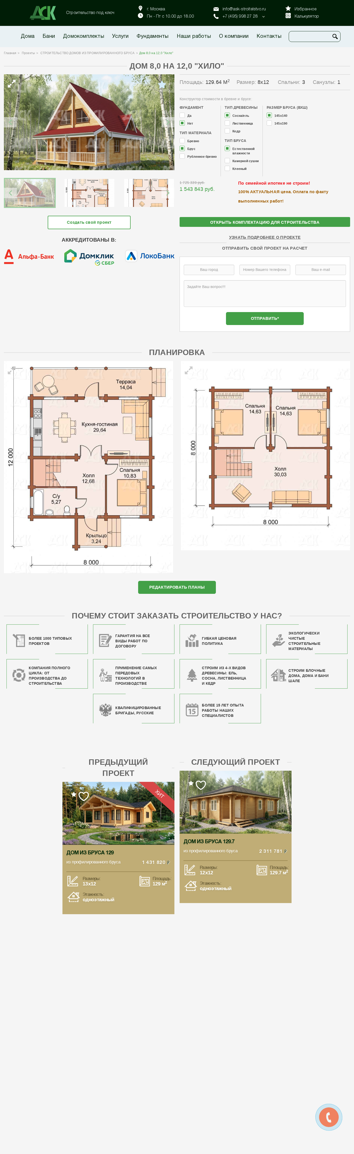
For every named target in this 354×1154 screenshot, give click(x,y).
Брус (191, 149)
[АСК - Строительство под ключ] (46, 13)
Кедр (236, 131)
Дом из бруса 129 (90, 853)
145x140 (280, 116)
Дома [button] (27, 36)
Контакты (269, 36)
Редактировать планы (177, 587)
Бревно (193, 141)
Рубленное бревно (202, 157)
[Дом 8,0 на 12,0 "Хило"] (89, 122)
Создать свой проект (89, 222)
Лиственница (242, 123)
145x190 (280, 123)
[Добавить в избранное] (162, 84)
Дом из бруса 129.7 (208, 842)
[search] (335, 36)
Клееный (239, 169)
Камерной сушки (245, 161)
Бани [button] (49, 36)
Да (189, 116)
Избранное (305, 9)
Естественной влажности (243, 151)
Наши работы (194, 36)
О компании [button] (234, 36)
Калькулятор (307, 16)
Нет (190, 123)
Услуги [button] (120, 36)
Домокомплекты (83, 36)
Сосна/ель (240, 116)
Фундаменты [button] (152, 36)
